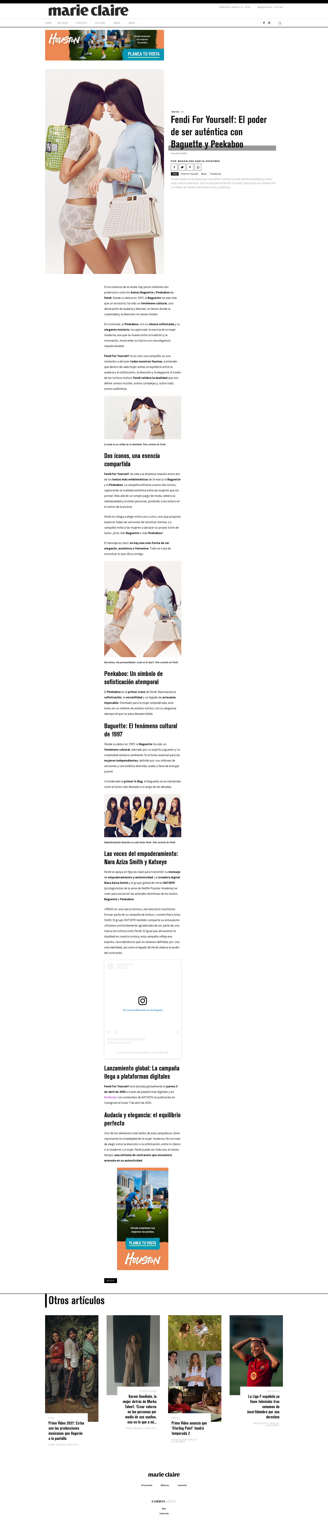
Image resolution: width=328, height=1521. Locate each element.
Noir (164, 1508)
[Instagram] (269, 23)
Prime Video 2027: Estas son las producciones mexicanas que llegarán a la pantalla (66, 1430)
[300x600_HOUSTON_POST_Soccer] (142, 1273)
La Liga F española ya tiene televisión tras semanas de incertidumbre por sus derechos (263, 1406)
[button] (280, 23)
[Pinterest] (190, 167)
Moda (176, 112)
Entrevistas (148, 1391)
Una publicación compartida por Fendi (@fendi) (142, 1052)
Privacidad (146, 1485)
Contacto (182, 1485)
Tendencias (215, 173)
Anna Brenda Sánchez (64, 1444)
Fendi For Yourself (189, 173)
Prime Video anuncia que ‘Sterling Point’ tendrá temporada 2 (189, 1428)
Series (176, 1418)
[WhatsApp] (197, 167)
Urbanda (164, 1513)
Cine (51, 1418)
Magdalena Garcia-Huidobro (199, 161)
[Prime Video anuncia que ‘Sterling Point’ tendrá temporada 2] (194, 1368)
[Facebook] (263, 23)
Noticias (165, 1485)
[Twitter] (182, 167)
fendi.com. (110, 1097)
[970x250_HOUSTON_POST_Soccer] (104, 59)
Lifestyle (273, 1391)
